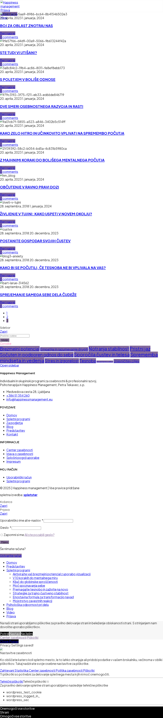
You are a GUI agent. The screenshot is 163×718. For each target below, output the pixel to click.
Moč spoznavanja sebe (29, 585)
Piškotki (32, 637)
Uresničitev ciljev (126, 361)
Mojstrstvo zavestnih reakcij (32, 601)
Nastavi (15, 634)
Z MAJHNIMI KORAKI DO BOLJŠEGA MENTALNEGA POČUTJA (52, 160)
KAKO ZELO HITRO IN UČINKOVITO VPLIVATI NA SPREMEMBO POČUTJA (62, 133)
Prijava (4, 542)
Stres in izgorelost (62, 360)
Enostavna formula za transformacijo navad (43, 597)
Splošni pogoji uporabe (22, 458)
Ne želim (27, 634)
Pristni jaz (140, 349)
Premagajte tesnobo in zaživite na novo (40, 589)
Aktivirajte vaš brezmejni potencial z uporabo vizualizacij (52, 574)
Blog (9, 427)
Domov (11, 415)
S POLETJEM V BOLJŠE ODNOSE (27, 79)
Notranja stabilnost (109, 348)
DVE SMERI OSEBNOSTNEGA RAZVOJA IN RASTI (41, 106)
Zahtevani (7, 670)
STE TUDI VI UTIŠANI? (18, 52)
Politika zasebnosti (69, 670)
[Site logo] (10, 6)
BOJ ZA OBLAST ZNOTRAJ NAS (26, 25)
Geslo (5, 527)
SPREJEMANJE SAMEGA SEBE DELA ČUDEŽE (38, 294)
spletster (30, 495)
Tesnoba (87, 360)
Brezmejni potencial (20, 348)
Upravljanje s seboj (104, 362)
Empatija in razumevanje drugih (64, 349)
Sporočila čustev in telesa (102, 354)
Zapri (3, 331)
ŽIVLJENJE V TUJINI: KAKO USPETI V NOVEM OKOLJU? (46, 214)
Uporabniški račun (19, 477)
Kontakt (12, 434)
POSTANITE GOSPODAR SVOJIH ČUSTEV (35, 241)
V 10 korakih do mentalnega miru (35, 578)
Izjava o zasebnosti (19, 454)
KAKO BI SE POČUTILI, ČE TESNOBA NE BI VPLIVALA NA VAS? (53, 267)
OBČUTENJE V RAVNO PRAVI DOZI (29, 187)
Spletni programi (18, 419)
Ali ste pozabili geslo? (39, 535)
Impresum (13, 461)
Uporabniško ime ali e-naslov (21, 520)
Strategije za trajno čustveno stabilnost (40, 593)
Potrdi (4, 634)
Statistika (21, 670)
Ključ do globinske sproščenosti (35, 582)
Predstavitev (15, 430)
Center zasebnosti (19, 450)
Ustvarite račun (11, 556)
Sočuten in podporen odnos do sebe (37, 354)
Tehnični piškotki (11, 681)
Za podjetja (14, 423)
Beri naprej (7, 33)
